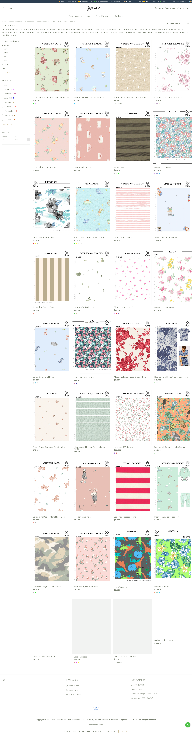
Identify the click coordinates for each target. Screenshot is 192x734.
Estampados (74, 16)
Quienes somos (72, 686)
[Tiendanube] (96, 724)
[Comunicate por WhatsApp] (187, 724)
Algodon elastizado (10, 41)
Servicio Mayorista (73, 694)
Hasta (16, 136)
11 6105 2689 (136, 689)
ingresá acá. (126, 720)
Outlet (118, 16)
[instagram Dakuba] (4, 680)
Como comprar (72, 690)
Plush (4, 61)
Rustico (5, 53)
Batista (5, 64)
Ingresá (161, 8)
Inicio (4, 22)
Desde (4, 136)
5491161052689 (137, 685)
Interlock (6, 45)
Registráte (170, 8)
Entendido (123, 731)
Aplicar (28, 139)
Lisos (88, 16)
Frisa (4, 57)
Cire (3, 68)
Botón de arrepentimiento (144, 720)
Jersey (4, 49)
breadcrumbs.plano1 (43, 22)
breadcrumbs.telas (15, 22)
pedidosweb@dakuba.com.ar (144, 694)
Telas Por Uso (102, 16)
